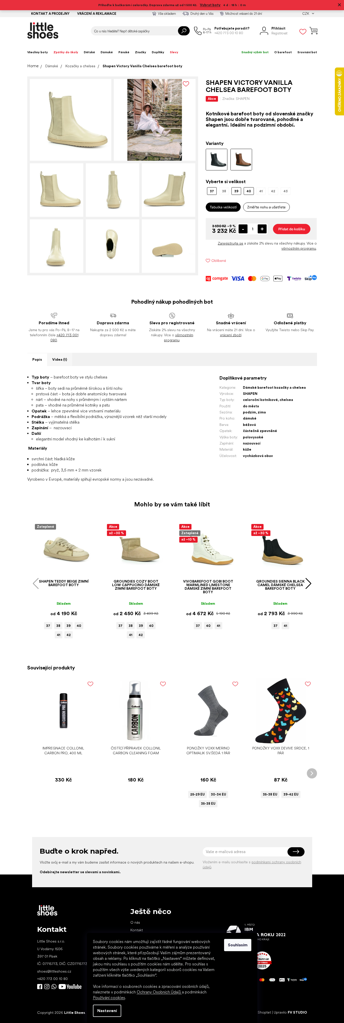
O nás (135, 922)
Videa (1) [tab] (59, 359)
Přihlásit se (296, 851)
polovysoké (253, 437)
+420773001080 (55, 986)
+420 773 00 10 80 (52, 979)
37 (48, 626)
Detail (205, 735)
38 (58, 626)
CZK (306, 14)
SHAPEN (250, 394)
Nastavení (107, 1010)
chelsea (286, 400)
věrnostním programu (298, 248)
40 (79, 626)
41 (58, 635)
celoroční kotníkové (260, 400)
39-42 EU (290, 794)
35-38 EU (208, 803)
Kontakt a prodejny (50, 14)
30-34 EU (218, 794)
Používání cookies (109, 997)
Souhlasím (237, 945)
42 (68, 635)
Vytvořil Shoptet (258, 1012)
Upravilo (290, 1012)
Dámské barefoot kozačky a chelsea (274, 387)
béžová (249, 425)
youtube (70, 986)
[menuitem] (37, 52)
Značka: (236, 99)
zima (262, 412)
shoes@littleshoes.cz (54, 971)
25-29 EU (197, 794)
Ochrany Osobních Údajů (159, 992)
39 (68, 626)
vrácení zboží (230, 335)
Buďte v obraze (39, 986)
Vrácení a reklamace (96, 14)
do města (251, 406)
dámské (249, 418)
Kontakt (136, 930)
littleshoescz (46, 986)
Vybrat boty (210, 5)
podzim (249, 412)
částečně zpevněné (260, 431)
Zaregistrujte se (230, 243)
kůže (247, 449)
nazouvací (251, 443)
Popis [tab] (37, 359)
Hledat (184, 30)
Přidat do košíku (291, 229)
